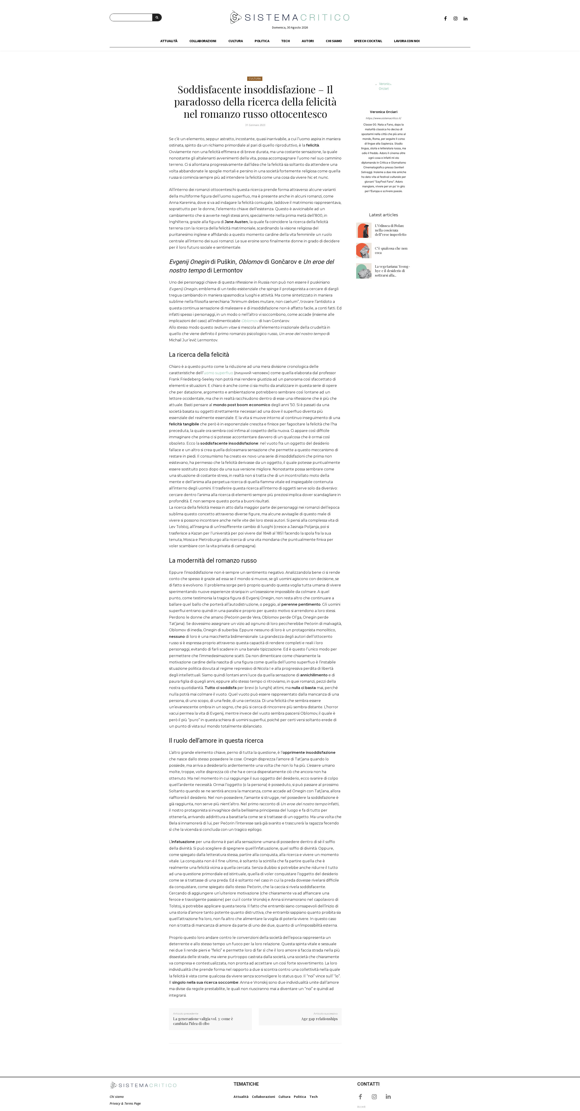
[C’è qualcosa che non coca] (364, 250)
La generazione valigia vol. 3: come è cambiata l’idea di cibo (203, 1021)
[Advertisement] (383, 355)
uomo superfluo (218, 373)
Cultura (255, 78)
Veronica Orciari (383, 111)
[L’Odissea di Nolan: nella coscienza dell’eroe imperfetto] (364, 230)
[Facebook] (445, 19)
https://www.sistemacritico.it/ (383, 118)
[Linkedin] (465, 19)
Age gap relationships (319, 1018)
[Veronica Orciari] (383, 92)
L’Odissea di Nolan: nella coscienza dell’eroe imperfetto (390, 230)
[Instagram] (455, 19)
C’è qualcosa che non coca (391, 250)
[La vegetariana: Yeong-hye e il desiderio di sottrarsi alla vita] (364, 271)
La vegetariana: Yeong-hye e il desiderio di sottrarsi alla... (392, 270)
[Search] (157, 17)
